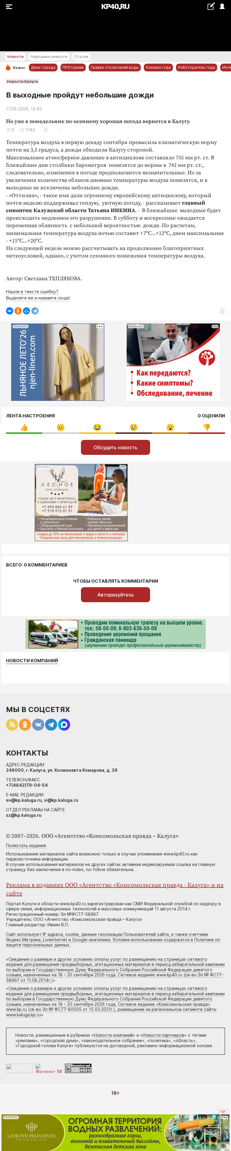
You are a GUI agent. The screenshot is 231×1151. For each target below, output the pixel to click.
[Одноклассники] (18, 310)
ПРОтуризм (73, 67)
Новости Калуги (22, 81)
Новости (15, 56)
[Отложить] (46, 129)
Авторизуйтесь (115, 595)
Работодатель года (196, 67)
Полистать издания (26, 845)
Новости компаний (32, 660)
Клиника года (158, 67)
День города (43, 67)
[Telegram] (34, 310)
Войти (222, 7)
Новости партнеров (163, 1035)
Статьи (81, 56)
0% (24, 427)
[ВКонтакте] (9, 310)
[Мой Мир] (26, 310)
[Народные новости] (211, 6)
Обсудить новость (115, 447)
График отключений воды (115, 67)
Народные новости (49, 56)
